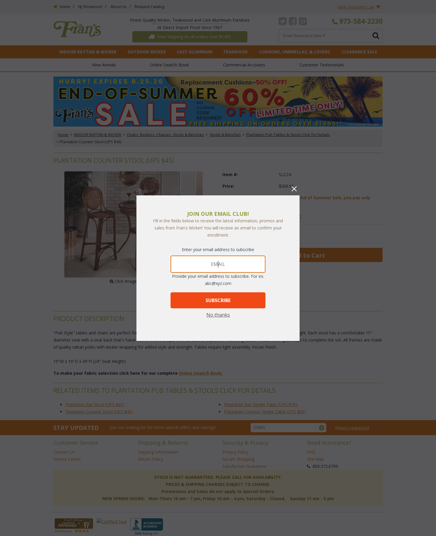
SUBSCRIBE (218, 300)
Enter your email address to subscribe (218, 249)
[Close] (294, 189)
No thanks (218, 315)
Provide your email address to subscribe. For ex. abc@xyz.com (218, 279)
